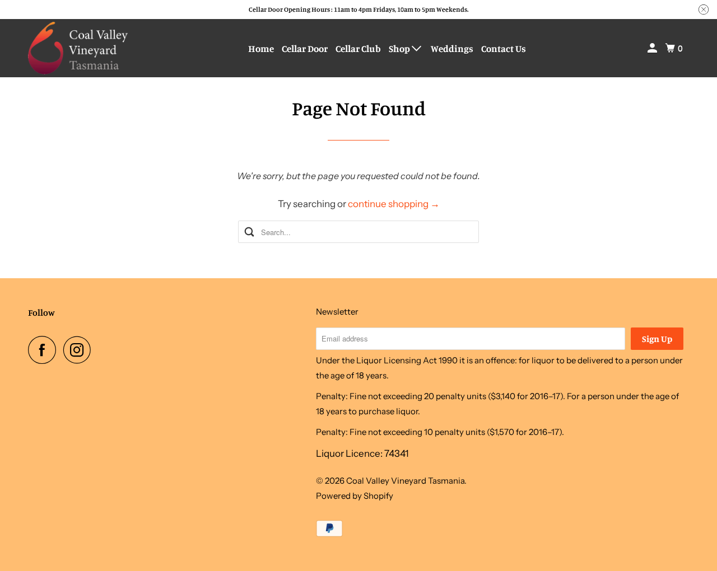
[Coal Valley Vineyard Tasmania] (78, 48)
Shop (400, 48)
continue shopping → (394, 203)
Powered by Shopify (354, 495)
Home (261, 48)
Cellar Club (358, 48)
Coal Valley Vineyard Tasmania (405, 480)
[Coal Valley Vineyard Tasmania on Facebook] (45, 350)
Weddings (452, 48)
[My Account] (653, 48)
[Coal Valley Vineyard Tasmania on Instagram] (80, 350)
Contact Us (503, 48)
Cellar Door (305, 48)
